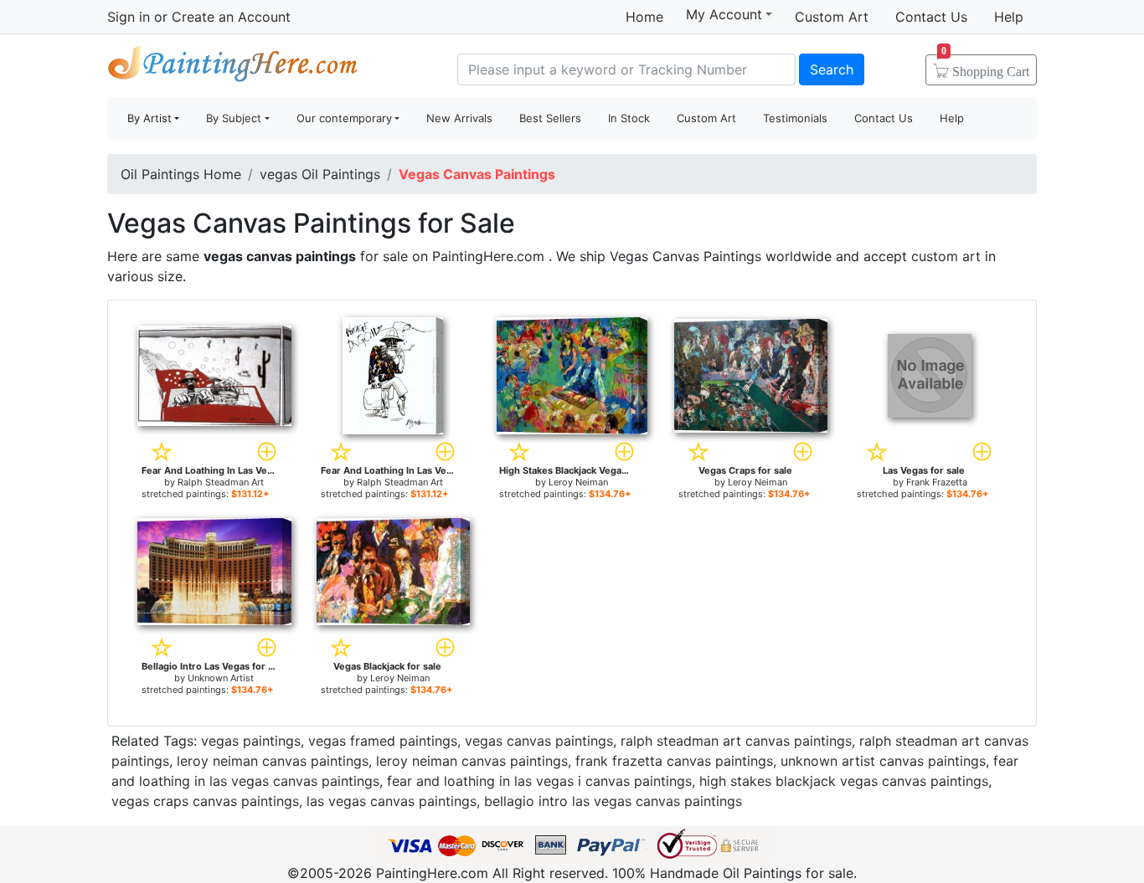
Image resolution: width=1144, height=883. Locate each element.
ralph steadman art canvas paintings (736, 740)
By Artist (149, 118)
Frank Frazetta (936, 482)
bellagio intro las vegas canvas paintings (613, 801)
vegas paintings (251, 740)
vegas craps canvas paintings (205, 801)
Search (831, 69)
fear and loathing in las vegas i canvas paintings (539, 781)
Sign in (128, 16)
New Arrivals (459, 118)
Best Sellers (550, 118)
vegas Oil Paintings (320, 174)
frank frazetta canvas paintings (674, 760)
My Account (724, 14)
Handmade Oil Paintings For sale (232, 67)
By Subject (233, 118)
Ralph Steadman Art (221, 482)
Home (644, 16)
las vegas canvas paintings (392, 801)
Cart (985, 66)
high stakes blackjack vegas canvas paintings (843, 781)
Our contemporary (344, 118)
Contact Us (931, 16)
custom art (946, 256)
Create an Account (231, 16)
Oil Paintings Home (181, 174)
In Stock (629, 118)
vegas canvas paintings (539, 740)
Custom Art (831, 16)
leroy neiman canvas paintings (272, 760)
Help (1008, 16)
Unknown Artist (221, 678)
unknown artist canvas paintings (883, 760)
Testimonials (795, 118)
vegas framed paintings (382, 740)
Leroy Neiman (578, 482)
